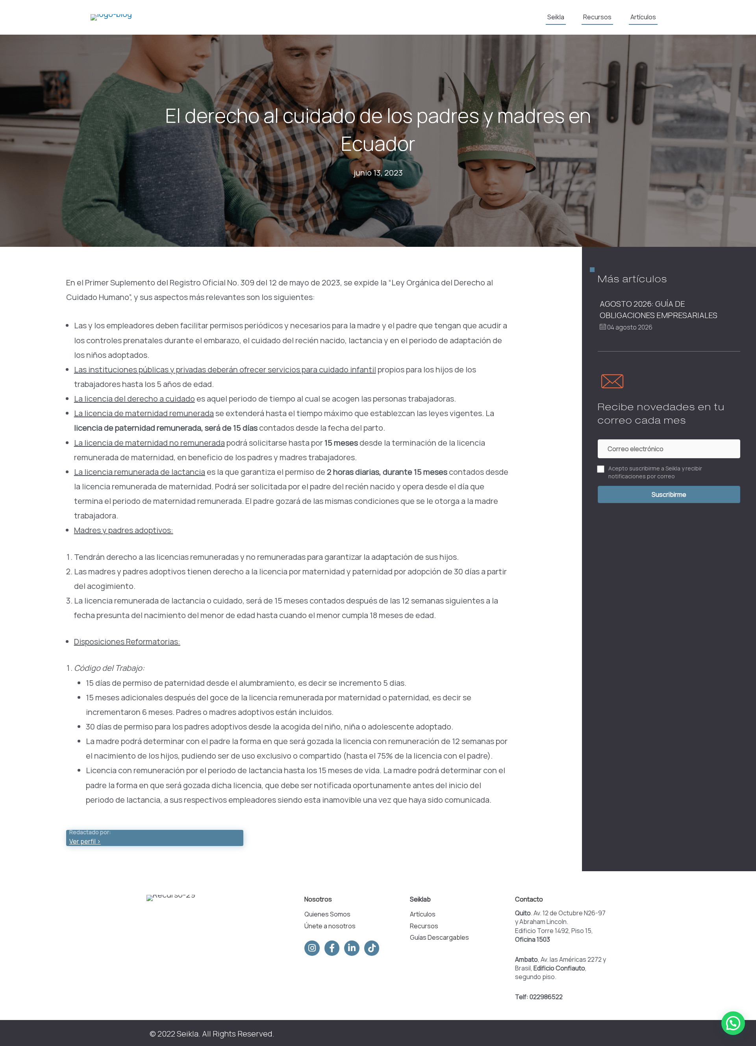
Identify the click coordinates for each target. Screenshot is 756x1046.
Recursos (424, 926)
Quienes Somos (327, 914)
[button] (669, 494)
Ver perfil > (85, 841)
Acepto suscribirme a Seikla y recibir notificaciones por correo (655, 472)
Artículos (422, 914)
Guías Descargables (439, 937)
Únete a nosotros (330, 926)
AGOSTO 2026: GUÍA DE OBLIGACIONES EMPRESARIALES (660, 309)
